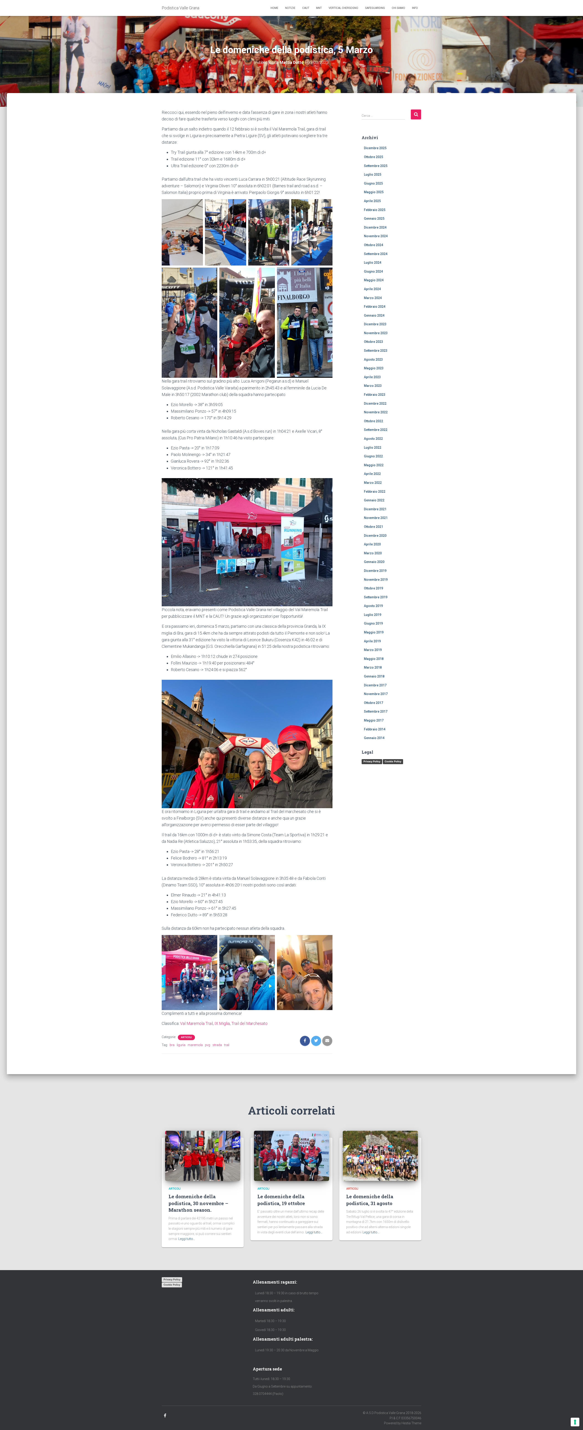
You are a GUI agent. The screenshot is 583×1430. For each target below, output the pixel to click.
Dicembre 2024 (375, 227)
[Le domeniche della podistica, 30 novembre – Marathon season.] (202, 1155)
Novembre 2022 (376, 412)
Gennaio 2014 (374, 738)
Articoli (186, 1037)
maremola (195, 1045)
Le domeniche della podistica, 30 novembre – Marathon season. (198, 1203)
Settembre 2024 (375, 254)
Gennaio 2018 (374, 676)
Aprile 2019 (372, 641)
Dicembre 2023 (375, 324)
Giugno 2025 (373, 183)
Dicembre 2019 (375, 571)
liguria (181, 1045)
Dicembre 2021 (375, 509)
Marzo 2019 (373, 650)
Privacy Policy (371, 761)
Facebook (165, 1415)
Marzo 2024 (373, 298)
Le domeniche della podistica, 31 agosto (369, 1199)
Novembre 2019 (376, 579)
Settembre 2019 (375, 597)
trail (226, 1045)
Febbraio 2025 (374, 210)
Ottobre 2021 (373, 527)
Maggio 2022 (374, 465)
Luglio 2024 (372, 262)
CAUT (305, 8)
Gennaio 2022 (374, 500)
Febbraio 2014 (374, 729)
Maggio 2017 (374, 720)
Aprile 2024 (372, 289)
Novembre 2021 (376, 518)
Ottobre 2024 (373, 245)
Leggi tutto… (186, 1239)
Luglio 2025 (372, 174)
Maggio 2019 (374, 632)
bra (172, 1045)
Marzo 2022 (373, 482)
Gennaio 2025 (374, 218)
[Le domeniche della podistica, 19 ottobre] (291, 1155)
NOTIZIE (290, 8)
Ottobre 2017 (373, 703)
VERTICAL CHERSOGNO (343, 8)
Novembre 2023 (376, 333)
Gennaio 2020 (374, 562)
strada (217, 1045)
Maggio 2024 (374, 280)
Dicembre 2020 (375, 535)
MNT (319, 8)
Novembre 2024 (376, 236)
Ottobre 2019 (373, 588)
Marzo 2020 (373, 553)
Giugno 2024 (373, 271)
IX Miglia (222, 1023)
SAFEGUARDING (375, 8)
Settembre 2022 (375, 430)
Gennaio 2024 (374, 315)
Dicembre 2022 (375, 403)
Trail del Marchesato (249, 1023)
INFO (415, 8)
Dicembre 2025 (375, 148)
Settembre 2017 (375, 711)
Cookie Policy (393, 761)
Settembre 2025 (375, 166)
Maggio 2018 (374, 659)
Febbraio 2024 (374, 306)
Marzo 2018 (373, 667)
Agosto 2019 (373, 606)
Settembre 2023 (375, 350)
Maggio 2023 (374, 368)
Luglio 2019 (372, 615)
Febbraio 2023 (374, 394)
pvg (207, 1045)
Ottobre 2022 (373, 421)
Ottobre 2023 (373, 342)
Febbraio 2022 (374, 491)
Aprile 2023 (372, 377)
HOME (274, 8)
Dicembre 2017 (375, 685)
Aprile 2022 (372, 474)
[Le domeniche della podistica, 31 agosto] (380, 1155)
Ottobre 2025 (373, 157)
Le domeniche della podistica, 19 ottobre (281, 1199)
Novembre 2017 (376, 694)
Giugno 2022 (373, 456)
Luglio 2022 (372, 447)
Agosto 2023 (373, 359)
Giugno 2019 (373, 623)
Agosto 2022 (373, 438)
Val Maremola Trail (196, 1023)
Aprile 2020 (372, 544)
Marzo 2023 (373, 386)
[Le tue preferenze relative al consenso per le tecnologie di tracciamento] (575, 1422)
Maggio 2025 (374, 192)
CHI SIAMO (398, 8)
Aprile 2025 (372, 201)
